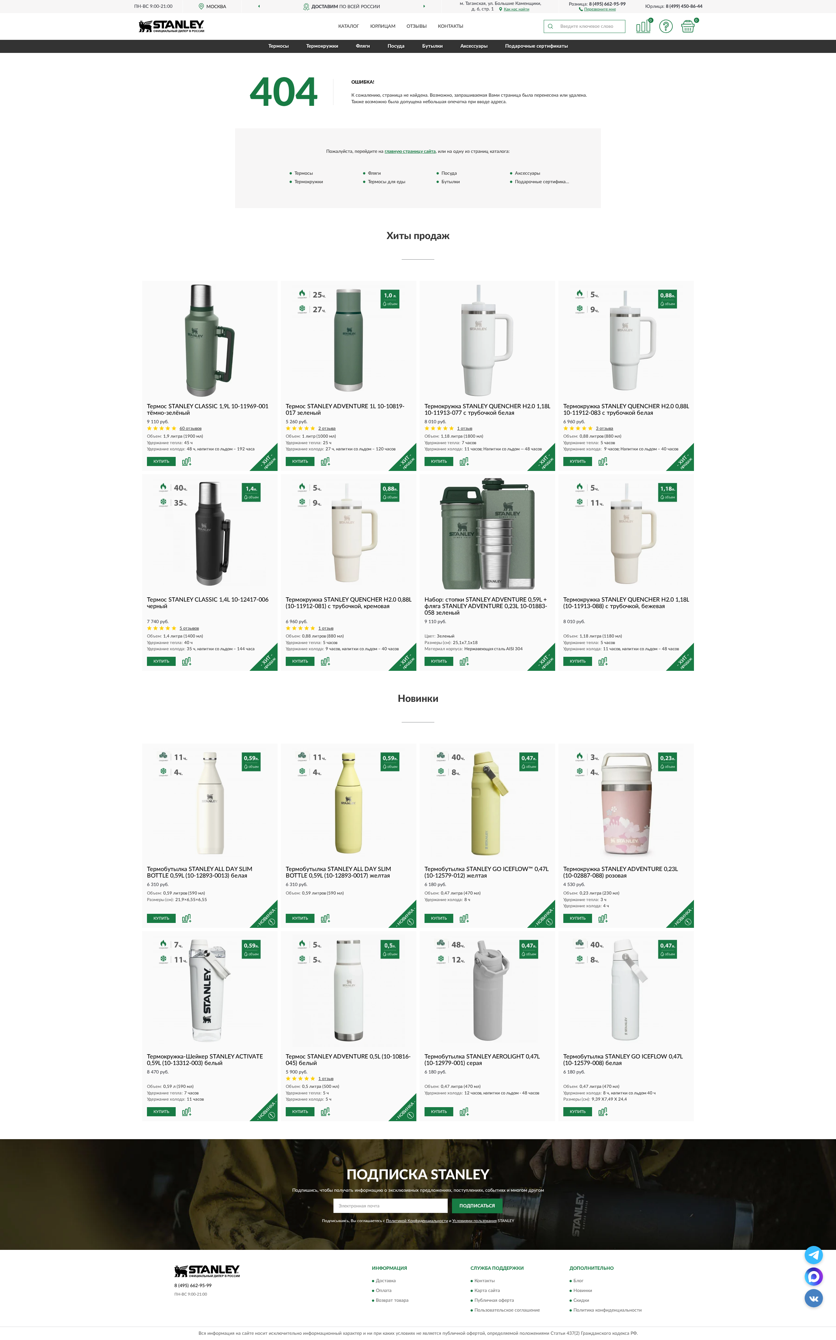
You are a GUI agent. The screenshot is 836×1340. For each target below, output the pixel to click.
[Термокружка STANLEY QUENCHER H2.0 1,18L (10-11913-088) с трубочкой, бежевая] (626, 533)
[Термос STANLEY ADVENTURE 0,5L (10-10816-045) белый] (348, 990)
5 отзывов (189, 628)
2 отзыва (327, 429)
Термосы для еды (386, 182)
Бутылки (432, 46)
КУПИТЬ (161, 461)
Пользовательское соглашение (507, 1310)
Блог (578, 1281)
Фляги (363, 46)
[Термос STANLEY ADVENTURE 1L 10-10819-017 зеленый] (348, 340)
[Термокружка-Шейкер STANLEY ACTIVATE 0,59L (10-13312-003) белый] (209, 990)
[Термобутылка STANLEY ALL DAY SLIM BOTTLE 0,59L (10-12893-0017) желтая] (348, 803)
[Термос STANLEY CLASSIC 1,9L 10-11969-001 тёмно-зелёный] (209, 340)
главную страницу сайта (410, 151)
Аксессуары (474, 46)
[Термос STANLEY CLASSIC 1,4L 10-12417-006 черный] (209, 533)
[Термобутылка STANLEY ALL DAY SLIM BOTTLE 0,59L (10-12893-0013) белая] (209, 803)
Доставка (386, 1281)
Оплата (384, 1291)
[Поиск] (550, 26)
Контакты (450, 26)
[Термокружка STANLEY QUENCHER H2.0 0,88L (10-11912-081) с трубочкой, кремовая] (348, 533)
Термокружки (322, 46)
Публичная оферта (494, 1301)
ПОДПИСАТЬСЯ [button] (477, 1206)
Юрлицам (382, 26)
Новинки (582, 1291)
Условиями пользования (474, 1221)
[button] (597, 9)
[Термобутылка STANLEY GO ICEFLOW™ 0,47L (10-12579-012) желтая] (487, 803)
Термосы (278, 46)
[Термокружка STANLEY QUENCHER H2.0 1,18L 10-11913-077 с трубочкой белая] (487, 340)
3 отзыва (604, 429)
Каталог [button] (348, 26)
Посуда (396, 46)
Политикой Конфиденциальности (417, 1221)
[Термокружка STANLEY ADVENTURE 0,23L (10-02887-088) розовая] (626, 803)
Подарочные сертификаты (536, 46)
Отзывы (417, 26)
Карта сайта (487, 1291)
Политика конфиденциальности (607, 1310)
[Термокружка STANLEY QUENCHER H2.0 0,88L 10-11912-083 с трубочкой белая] (626, 340)
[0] (688, 26)
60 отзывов (190, 429)
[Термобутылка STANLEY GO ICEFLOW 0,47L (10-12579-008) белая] (626, 990)
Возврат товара (392, 1301)
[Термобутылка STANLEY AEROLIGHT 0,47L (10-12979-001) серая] (487, 990)
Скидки (581, 1301)
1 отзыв (464, 429)
